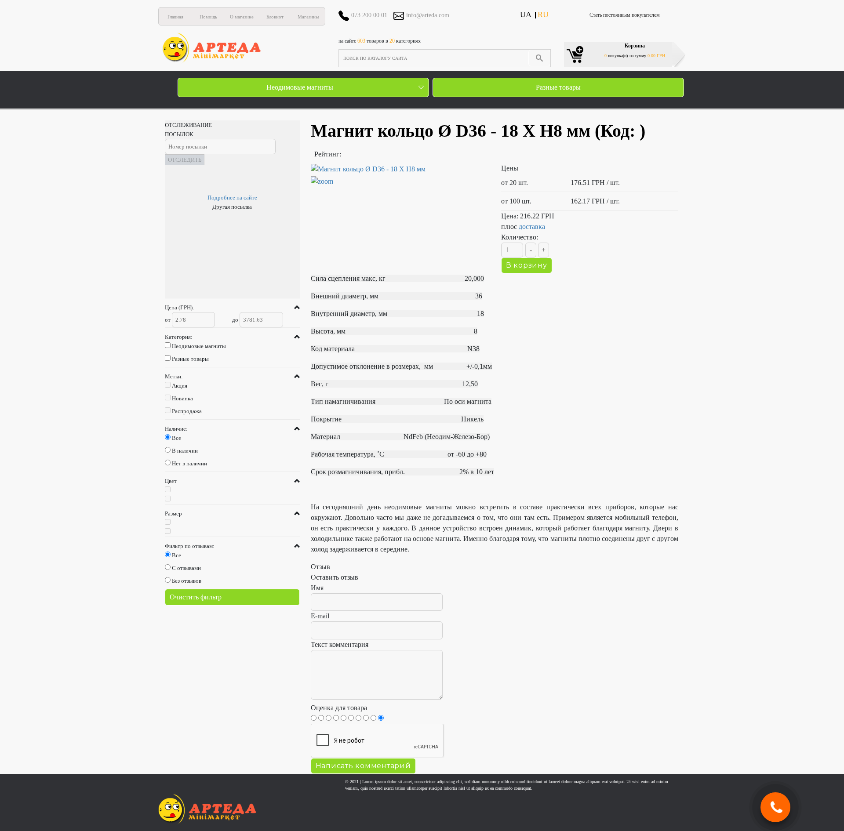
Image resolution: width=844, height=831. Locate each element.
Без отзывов (186, 580)
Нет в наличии (189, 463)
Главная (175, 16)
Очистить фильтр (196, 597)
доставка (532, 226)
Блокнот (275, 16)
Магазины (308, 16)
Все (176, 438)
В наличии (185, 450)
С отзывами (186, 568)
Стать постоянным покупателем (624, 15)
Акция (179, 385)
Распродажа (187, 411)
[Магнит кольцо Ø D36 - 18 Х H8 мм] (399, 175)
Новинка (182, 398)
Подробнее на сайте (232, 197)
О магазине (242, 16)
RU (543, 14)
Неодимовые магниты (299, 87)
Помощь (208, 16)
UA (525, 14)
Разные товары (558, 87)
